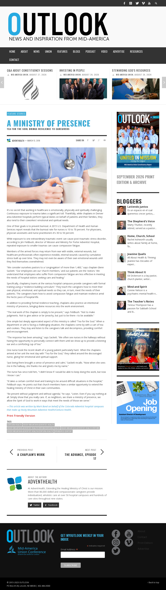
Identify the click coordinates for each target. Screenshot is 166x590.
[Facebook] (124, 3)
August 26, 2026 (38, 74)
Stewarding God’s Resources (78, 70)
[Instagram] (131, 3)
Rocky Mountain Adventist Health (38, 424)
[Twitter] (137, 3)
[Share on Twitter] (93, 140)
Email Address (69, 549)
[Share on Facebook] (88, 140)
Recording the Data (125, 70)
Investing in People (19, 70)
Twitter (36, 505)
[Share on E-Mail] (104, 140)
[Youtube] (149, 3)
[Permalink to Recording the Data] (136, 88)
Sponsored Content (63, 431)
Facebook (52, 505)
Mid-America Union (19, 74)
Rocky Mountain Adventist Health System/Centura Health (33, 428)
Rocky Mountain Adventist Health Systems (80, 428)
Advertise (143, 548)
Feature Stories (16, 113)
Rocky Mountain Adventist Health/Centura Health (30, 431)
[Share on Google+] (99, 140)
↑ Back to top (153, 582)
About (141, 531)
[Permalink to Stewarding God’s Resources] (83, 88)
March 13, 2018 (33, 140)
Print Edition (145, 543)
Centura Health (14, 424)
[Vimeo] (143, 3)
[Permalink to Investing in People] (30, 88)
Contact (142, 537)
